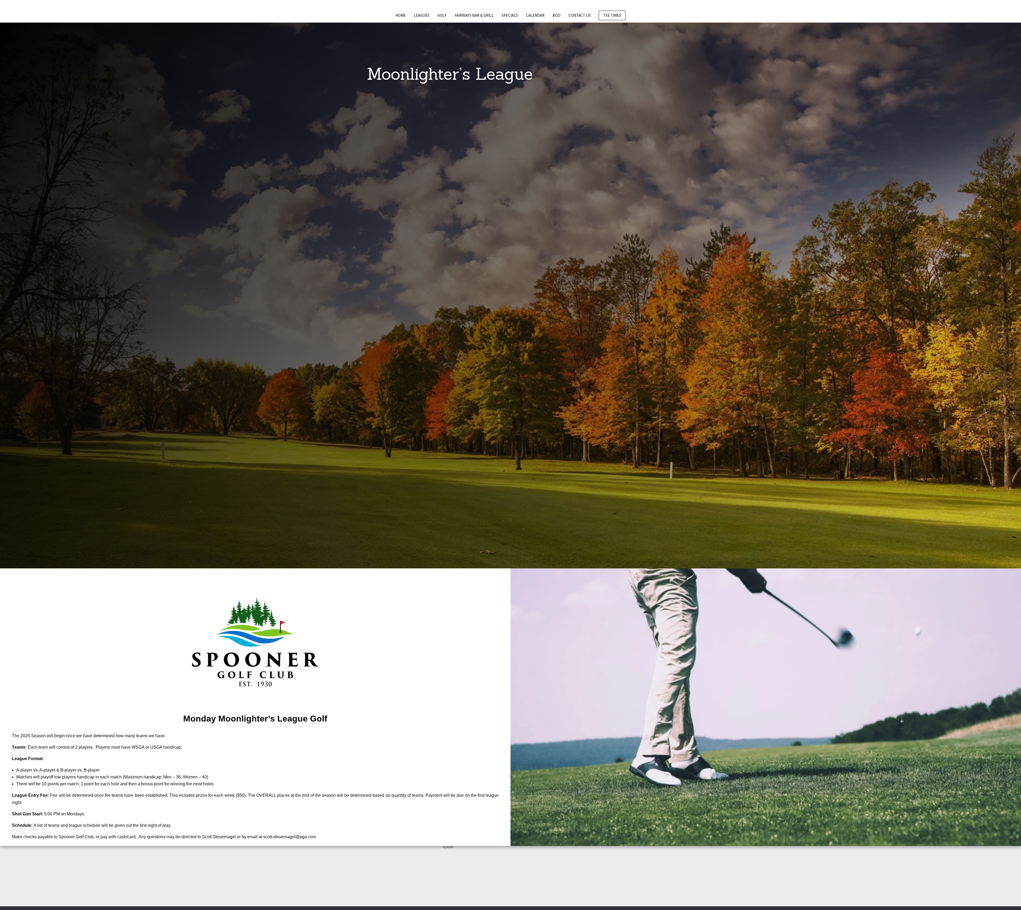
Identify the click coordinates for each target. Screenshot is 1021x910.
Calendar (535, 15)
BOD (556, 15)
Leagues (421, 15)
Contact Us (579, 15)
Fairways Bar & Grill (474, 15)
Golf (442, 15)
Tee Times (612, 15)
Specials (509, 15)
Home (400, 15)
